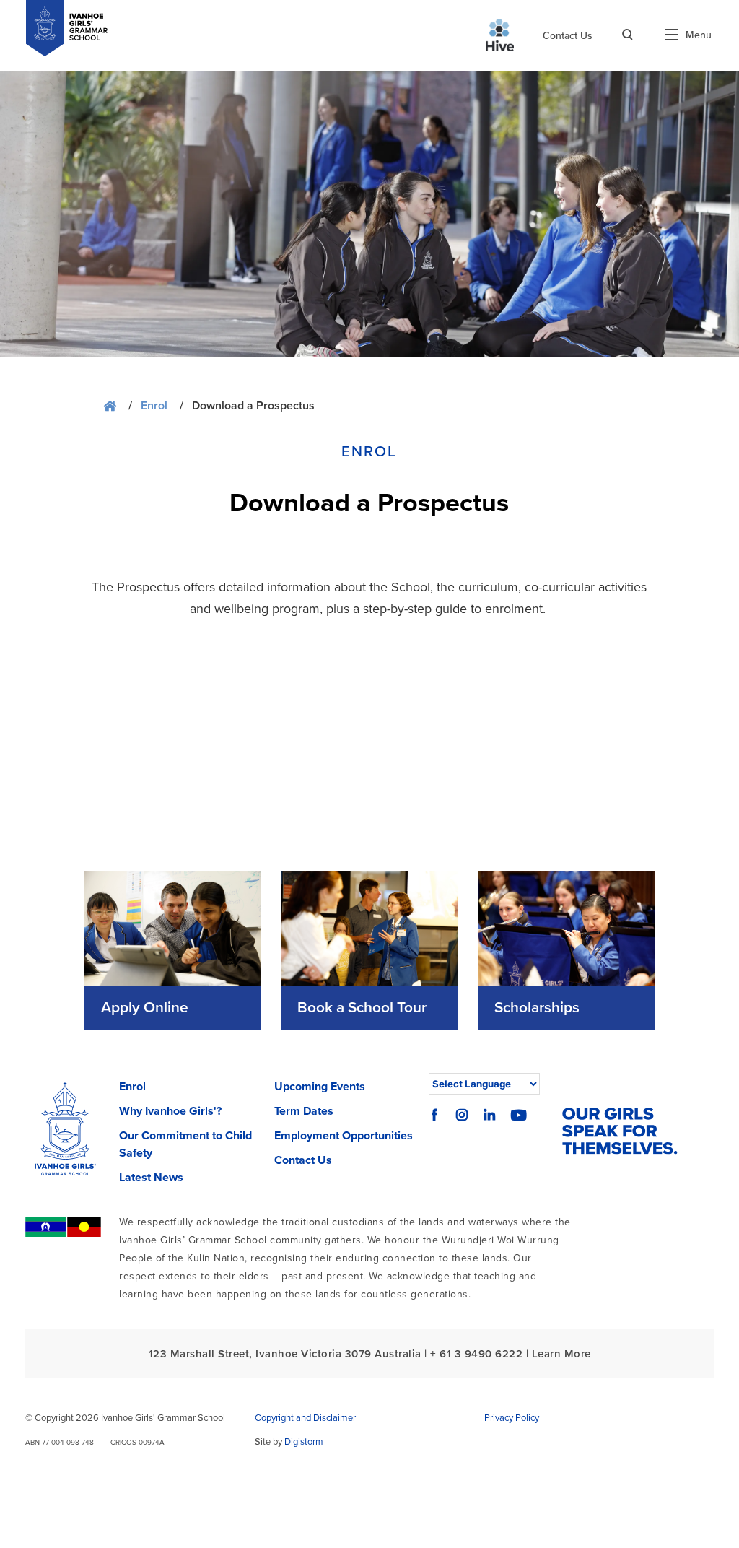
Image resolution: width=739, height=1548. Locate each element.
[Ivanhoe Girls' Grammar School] (65, 1132)
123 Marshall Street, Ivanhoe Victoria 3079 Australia (285, 1353)
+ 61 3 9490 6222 (476, 1353)
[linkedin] (489, 1115)
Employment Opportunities (343, 1136)
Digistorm (303, 1442)
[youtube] (518, 1115)
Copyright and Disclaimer (305, 1418)
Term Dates (303, 1111)
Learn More (561, 1353)
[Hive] (500, 35)
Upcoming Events (319, 1086)
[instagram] (462, 1115)
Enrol (154, 406)
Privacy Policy (511, 1418)
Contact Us (567, 36)
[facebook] (434, 1115)
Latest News (151, 1177)
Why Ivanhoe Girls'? (170, 1111)
